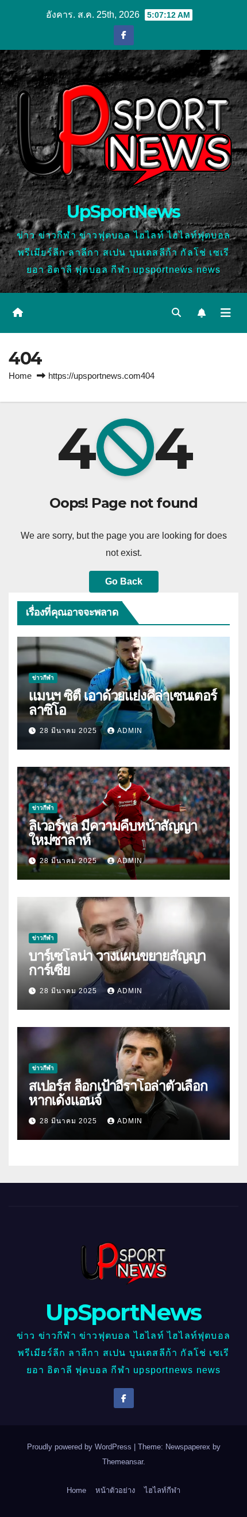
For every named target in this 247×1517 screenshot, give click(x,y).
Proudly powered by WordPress (80, 1446)
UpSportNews (123, 211)
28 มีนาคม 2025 (69, 731)
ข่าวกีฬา (43, 678)
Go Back (123, 581)
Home (20, 376)
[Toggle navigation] (225, 313)
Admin (129, 731)
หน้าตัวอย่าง (115, 1490)
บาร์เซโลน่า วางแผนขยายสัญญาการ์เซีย (117, 962)
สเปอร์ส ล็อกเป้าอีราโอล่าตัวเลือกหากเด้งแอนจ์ (118, 1092)
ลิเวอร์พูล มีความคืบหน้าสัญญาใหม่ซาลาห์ (113, 832)
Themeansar (122, 1461)
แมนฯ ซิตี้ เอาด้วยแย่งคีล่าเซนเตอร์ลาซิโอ (123, 702)
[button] (176, 312)
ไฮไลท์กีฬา (162, 1490)
